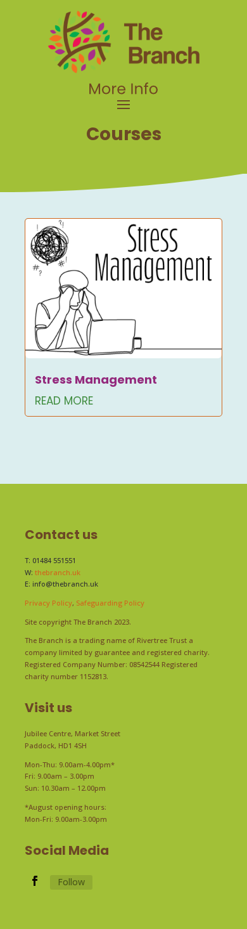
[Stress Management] (123, 288)
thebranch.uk (57, 572)
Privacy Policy (48, 602)
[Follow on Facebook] (35, 881)
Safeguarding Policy (110, 602)
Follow (71, 882)
